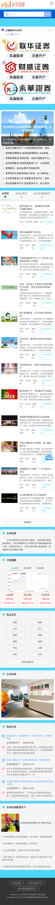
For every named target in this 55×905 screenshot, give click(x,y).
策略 (15, 641)
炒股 (15, 622)
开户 (40, 628)
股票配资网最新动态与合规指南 (35, 416)
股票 (15, 635)
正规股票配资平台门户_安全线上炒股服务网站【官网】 (36, 259)
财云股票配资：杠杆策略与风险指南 (36, 314)
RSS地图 (32, 894)
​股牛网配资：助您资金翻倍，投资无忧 (20, 843)
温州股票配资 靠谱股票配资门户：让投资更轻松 (29, 163)
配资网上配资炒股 (46, 246)
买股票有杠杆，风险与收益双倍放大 (36, 366)
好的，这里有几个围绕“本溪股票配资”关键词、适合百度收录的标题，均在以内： (36, 286)
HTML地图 (40, 894)
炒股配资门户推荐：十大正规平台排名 (36, 470)
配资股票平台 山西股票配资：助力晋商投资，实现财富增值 (29, 737)
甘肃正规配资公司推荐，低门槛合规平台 (36, 444)
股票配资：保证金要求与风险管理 (22, 168)
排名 (15, 654)
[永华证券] (13, 4)
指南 (40, 635)
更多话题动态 (27, 661)
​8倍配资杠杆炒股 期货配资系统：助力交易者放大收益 (27, 866)
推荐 (40, 641)
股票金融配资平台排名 (30, 231)
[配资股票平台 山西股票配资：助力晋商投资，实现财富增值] (27, 128)
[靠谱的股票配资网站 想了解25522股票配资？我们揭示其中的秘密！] (10, 823)
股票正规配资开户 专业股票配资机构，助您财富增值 (28, 759)
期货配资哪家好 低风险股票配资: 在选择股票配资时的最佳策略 (30, 782)
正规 (40, 647)
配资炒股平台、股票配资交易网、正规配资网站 (36, 207)
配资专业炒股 (47, 382)
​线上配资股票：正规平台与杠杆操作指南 (21, 850)
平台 (15, 647)
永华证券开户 (47, 304)
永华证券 (16, 883)
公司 (15, 628)
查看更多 (27, 522)
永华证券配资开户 (46, 330)
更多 (49, 30)
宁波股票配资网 (47, 275)
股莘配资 (49, 221)
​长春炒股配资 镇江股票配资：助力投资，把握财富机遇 (27, 836)
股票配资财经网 (33, 897)
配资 (40, 622)
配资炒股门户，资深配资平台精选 (36, 390)
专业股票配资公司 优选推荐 (33, 494)
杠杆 (40, 654)
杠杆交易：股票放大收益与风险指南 (36, 340)
